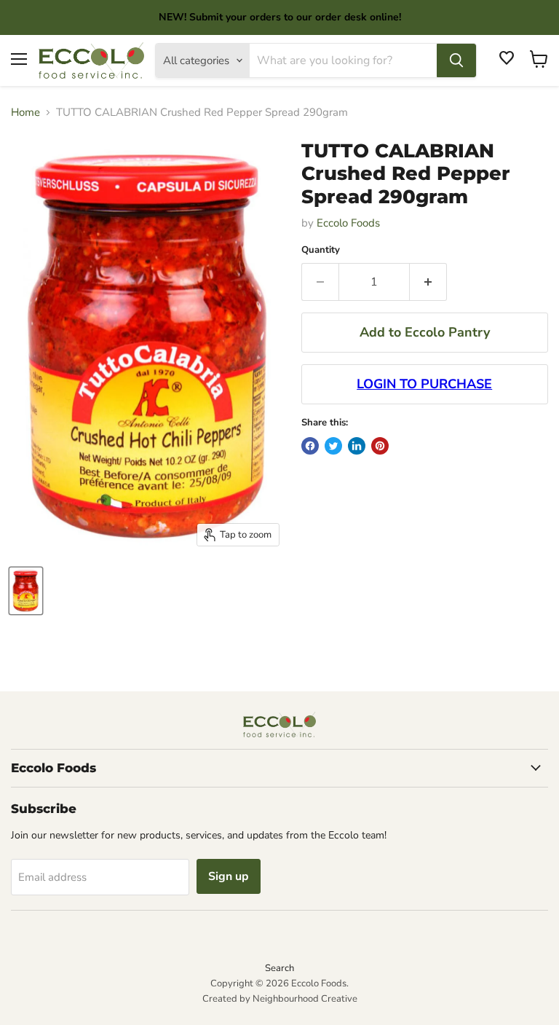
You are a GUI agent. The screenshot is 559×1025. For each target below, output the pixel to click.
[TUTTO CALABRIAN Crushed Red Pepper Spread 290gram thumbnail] (25, 591)
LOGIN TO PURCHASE (424, 384)
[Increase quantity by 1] (428, 282)
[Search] (456, 60)
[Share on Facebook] (310, 446)
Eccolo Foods (348, 223)
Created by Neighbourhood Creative (279, 998)
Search (279, 968)
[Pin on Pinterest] (380, 446)
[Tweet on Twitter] (333, 446)
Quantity (320, 250)
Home (25, 112)
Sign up (228, 876)
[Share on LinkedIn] (356, 446)
